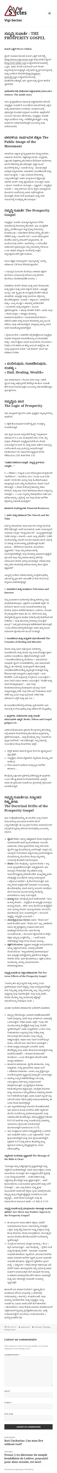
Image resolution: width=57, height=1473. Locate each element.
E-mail (8, 1402)
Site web (8, 1414)
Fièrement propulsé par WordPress (18, 1469)
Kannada (38, 1327)
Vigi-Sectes (13, 20)
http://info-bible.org (15, 62)
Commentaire (12, 1355)
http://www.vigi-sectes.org (18, 59)
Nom (7, 1391)
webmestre (25, 1327)
